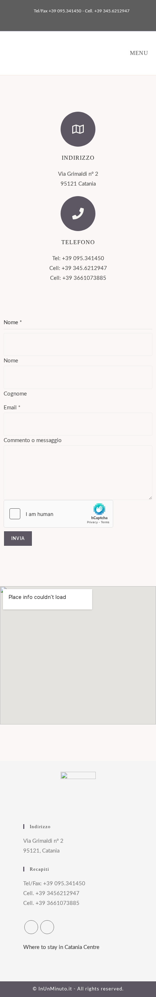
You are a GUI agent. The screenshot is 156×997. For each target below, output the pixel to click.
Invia (18, 538)
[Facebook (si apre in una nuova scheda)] (71, 18)
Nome (11, 361)
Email (12, 407)
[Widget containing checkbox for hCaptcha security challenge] (58, 514)
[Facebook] (31, 927)
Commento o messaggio (33, 440)
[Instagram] (47, 927)
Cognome (15, 394)
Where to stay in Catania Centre (61, 947)
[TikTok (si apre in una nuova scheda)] (86, 18)
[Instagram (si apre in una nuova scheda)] (79, 18)
